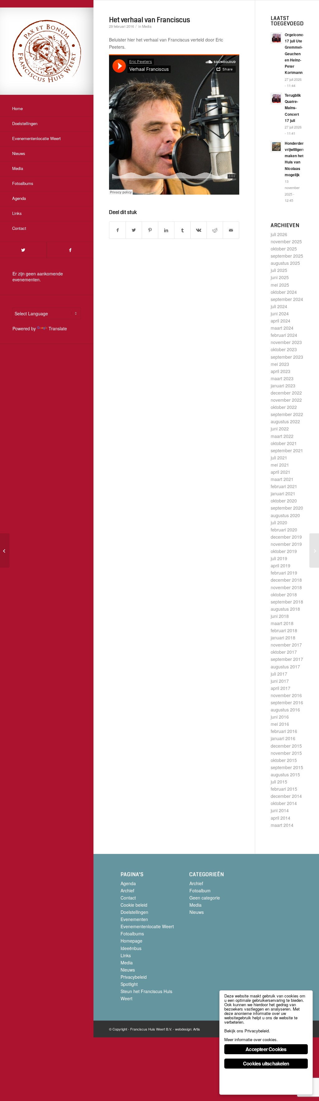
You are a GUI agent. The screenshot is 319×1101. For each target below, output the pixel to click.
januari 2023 (283, 385)
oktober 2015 (284, 760)
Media (146, 26)
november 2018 (286, 587)
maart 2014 (282, 825)
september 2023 (287, 357)
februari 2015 (284, 789)
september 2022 (287, 414)
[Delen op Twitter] (134, 230)
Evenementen (134, 919)
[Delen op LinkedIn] (166, 230)
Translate (58, 328)
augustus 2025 (285, 263)
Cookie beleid (134, 905)
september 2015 (287, 767)
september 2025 (287, 256)
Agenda (128, 883)
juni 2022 (280, 428)
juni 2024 (280, 313)
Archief (127, 890)
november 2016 (286, 695)
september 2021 (287, 450)
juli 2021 (279, 457)
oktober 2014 (284, 803)
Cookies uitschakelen (266, 1063)
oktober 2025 (284, 248)
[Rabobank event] (5, 550)
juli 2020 (279, 522)
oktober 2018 (284, 594)
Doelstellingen (134, 912)
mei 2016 (280, 724)
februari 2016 (284, 731)
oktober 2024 (284, 292)
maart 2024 (282, 328)
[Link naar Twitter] (23, 250)
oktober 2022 (284, 407)
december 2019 (286, 537)
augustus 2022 (285, 421)
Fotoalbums (132, 933)
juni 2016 (280, 717)
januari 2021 (283, 493)
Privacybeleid (134, 977)
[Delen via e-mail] (231, 230)
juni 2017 (280, 681)
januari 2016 (283, 738)
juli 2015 (279, 781)
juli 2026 (279, 234)
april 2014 (280, 818)
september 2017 (287, 659)
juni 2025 (280, 277)
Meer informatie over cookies (250, 1039)
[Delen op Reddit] (215, 230)
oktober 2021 (284, 443)
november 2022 (286, 400)
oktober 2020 (284, 500)
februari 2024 (284, 335)
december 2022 (286, 393)
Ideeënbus (131, 948)
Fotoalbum (200, 890)
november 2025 (286, 241)
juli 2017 (279, 674)
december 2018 (286, 580)
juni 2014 (280, 810)
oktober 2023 (284, 349)
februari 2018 (284, 630)
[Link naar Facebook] (70, 250)
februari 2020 (284, 529)
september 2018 (287, 602)
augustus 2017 (285, 666)
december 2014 (286, 796)
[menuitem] (46, 108)
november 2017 (286, 645)
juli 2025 (279, 270)
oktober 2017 (284, 652)
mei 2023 (280, 364)
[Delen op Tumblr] (182, 230)
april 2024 (280, 321)
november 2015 (286, 753)
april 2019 (280, 565)
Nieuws (128, 970)
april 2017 (280, 688)
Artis (196, 1028)
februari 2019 (284, 573)
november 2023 (286, 342)
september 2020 (287, 508)
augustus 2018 (285, 609)
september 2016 (287, 702)
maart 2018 (282, 623)
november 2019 (286, 544)
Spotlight (129, 984)
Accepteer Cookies (265, 1049)
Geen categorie (204, 898)
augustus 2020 (285, 515)
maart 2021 (282, 479)
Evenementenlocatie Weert (147, 926)
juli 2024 (279, 306)
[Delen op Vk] (199, 230)
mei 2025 (280, 285)
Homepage (131, 941)
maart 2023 (282, 378)
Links (126, 955)
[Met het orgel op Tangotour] (314, 550)
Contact (128, 898)
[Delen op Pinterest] (150, 230)
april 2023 (280, 371)
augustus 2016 (285, 709)
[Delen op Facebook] (117, 230)
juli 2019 (279, 558)
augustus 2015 (285, 774)
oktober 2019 (284, 551)
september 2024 (287, 299)
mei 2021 (280, 465)
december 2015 (286, 746)
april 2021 (280, 472)
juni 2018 (280, 616)
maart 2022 (282, 436)
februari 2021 (284, 486)
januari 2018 (283, 637)
